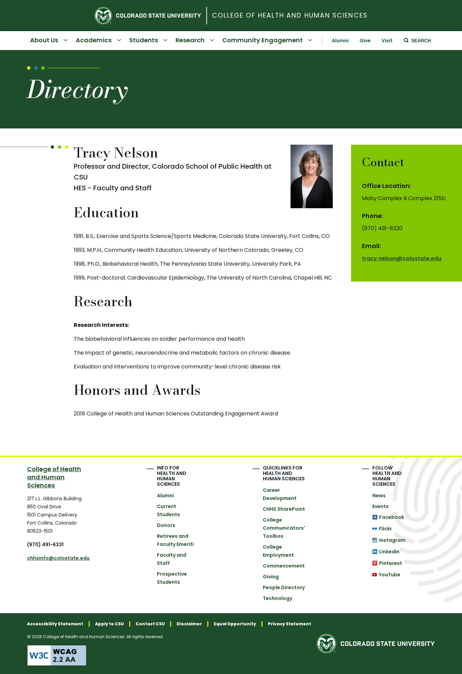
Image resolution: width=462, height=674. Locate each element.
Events (380, 506)
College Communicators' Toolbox (284, 527)
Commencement (284, 565)
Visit (387, 40)
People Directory (284, 587)
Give (365, 40)
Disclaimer (189, 624)
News (379, 495)
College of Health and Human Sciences (290, 15)
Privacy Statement (289, 624)
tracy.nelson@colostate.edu (401, 258)
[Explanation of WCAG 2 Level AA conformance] (169, 655)
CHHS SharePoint (284, 509)
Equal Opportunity (235, 624)
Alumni (340, 40)
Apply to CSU (109, 624)
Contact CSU (150, 624)
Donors (166, 525)
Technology (277, 598)
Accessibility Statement (55, 624)
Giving (271, 576)
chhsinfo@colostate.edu (58, 558)
